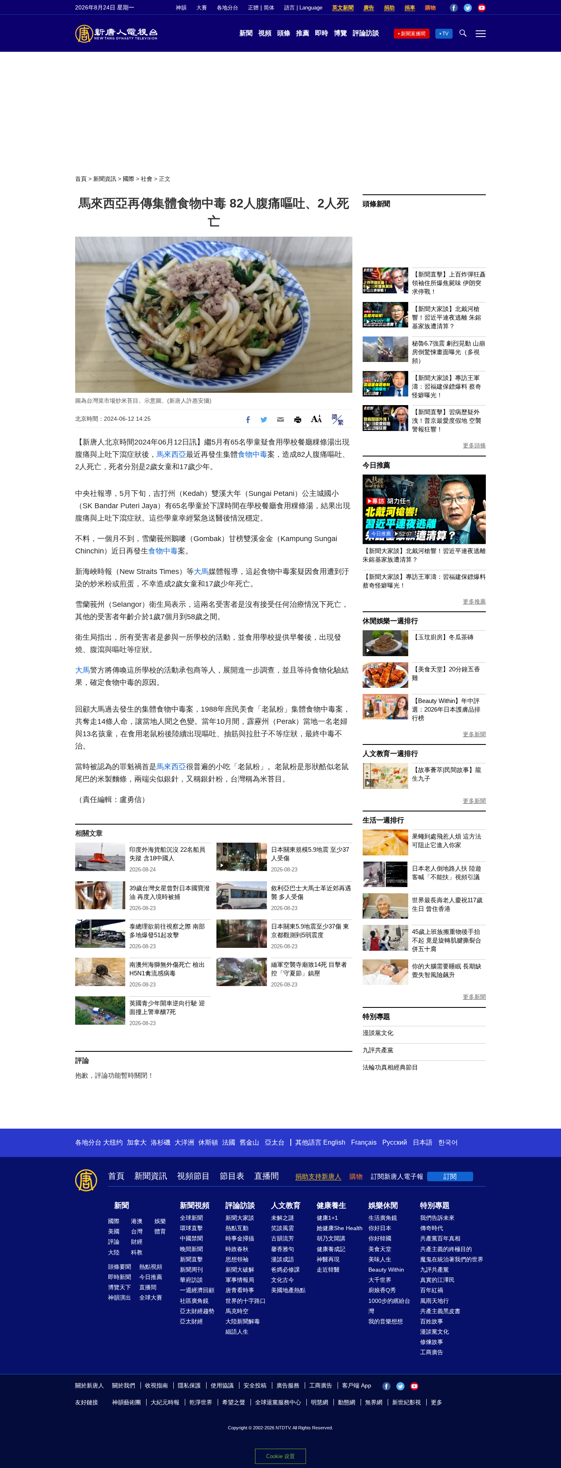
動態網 (346, 1402)
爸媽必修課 (285, 1269)
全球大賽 (150, 1297)
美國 (114, 1231)
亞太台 (275, 1142)
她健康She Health (340, 1228)
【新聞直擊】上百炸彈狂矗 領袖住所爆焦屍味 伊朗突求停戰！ (449, 283)
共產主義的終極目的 (446, 1249)
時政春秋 (236, 1249)
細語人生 (236, 1331)
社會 (146, 178)
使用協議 (222, 1385)
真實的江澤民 (437, 1280)
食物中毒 (252, 454)
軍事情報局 (239, 1280)
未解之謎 (282, 1217)
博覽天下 (119, 1287)
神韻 (181, 8)
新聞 (246, 33)
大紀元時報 (165, 1402)
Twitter (468, 8)
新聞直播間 (413, 34)
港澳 (137, 1221)
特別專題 (376, 1017)
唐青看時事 (239, 1290)
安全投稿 (255, 1385)
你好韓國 (379, 1238)
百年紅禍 (431, 1290)
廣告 (368, 8)
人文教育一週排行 (390, 754)
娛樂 (160, 1221)
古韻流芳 (282, 1238)
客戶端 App (356, 1385)
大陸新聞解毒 (242, 1321)
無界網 (373, 1402)
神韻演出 (119, 1297)
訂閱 (450, 1176)
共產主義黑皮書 (440, 1311)
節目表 (232, 1175)
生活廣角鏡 (382, 1217)
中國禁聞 (191, 1238)
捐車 (410, 8)
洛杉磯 (160, 1142)
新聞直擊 (191, 1259)
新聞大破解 (239, 1269)
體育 (160, 1231)
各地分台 (227, 8)
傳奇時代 (431, 1228)
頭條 (283, 33)
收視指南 (156, 1385)
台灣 (137, 1231)
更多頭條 (474, 445)
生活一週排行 (383, 820)
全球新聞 (191, 1217)
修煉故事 (431, 1342)
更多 (436, 1402)
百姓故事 (431, 1321)
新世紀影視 (406, 1402)
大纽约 (113, 1142)
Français (364, 1142)
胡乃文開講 (331, 1238)
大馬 (201, 571)
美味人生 (379, 1259)
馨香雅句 (282, 1249)
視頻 (264, 33)
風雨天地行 (434, 1300)
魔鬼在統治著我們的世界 (451, 1259)
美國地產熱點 (288, 1290)
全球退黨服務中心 (278, 1402)
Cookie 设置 (280, 1456)
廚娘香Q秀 (382, 1290)
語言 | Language (303, 8)
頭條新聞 (376, 204)
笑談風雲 (282, 1228)
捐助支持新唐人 (318, 1176)
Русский (394, 1142)
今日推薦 (376, 465)
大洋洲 (184, 1142)
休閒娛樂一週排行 (390, 621)
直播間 (266, 1175)
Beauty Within (386, 1269)
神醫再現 (328, 1259)
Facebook (454, 8)
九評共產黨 (378, 1049)
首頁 (81, 178)
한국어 (448, 1142)
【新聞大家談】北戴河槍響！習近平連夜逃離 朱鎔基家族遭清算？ (446, 317)
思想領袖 (236, 1259)
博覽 (340, 33)
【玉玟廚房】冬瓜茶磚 (443, 637)
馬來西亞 (171, 454)
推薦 (302, 33)
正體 (253, 8)
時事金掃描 (239, 1238)
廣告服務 (287, 1385)
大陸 (114, 1252)
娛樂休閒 (383, 1205)
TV (445, 34)
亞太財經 (191, 1321)
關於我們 (123, 1385)
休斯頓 (208, 1142)
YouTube (482, 8)
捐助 (389, 8)
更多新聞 (474, 734)
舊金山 (249, 1142)
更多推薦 (474, 601)
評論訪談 (366, 33)
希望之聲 (233, 1402)
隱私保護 (189, 1385)
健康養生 (331, 1205)
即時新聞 (119, 1277)
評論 (114, 1241)
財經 (137, 1241)
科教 (137, 1252)
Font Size (316, 418)
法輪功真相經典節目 (390, 1067)
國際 (128, 178)
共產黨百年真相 (440, 1238)
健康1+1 (327, 1217)
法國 (228, 1142)
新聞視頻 (194, 1205)
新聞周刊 (191, 1269)
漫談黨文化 (378, 1032)
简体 (269, 8)
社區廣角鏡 (194, 1300)
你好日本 (379, 1228)
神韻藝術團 (126, 1402)
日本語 (422, 1142)
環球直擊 (191, 1228)
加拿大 (137, 1142)
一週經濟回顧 (197, 1290)
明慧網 (319, 1402)
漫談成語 (282, 1259)
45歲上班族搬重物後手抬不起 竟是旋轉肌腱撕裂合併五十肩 (446, 940)
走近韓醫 (328, 1269)
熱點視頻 (150, 1266)
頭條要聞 (119, 1266)
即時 (321, 33)
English (334, 1142)
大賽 (201, 8)
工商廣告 (431, 1352)
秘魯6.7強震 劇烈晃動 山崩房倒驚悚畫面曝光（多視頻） (448, 352)
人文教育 (286, 1205)
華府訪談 (191, 1280)
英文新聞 (343, 8)
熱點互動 (236, 1228)
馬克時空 (236, 1311)
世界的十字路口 (245, 1300)
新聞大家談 (239, 1217)
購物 (430, 8)
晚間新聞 (191, 1249)
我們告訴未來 (437, 1217)
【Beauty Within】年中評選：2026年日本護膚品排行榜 (446, 709)
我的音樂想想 (385, 1321)
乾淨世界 (200, 1402)
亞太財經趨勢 (197, 1311)
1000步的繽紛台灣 (389, 1305)
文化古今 (282, 1280)
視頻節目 (193, 1175)
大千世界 (379, 1280)
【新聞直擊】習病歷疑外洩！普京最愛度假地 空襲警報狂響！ (446, 420)
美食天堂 (379, 1249)
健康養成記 (331, 1249)
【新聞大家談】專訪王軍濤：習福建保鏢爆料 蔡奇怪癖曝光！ (446, 386)
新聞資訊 (104, 178)
